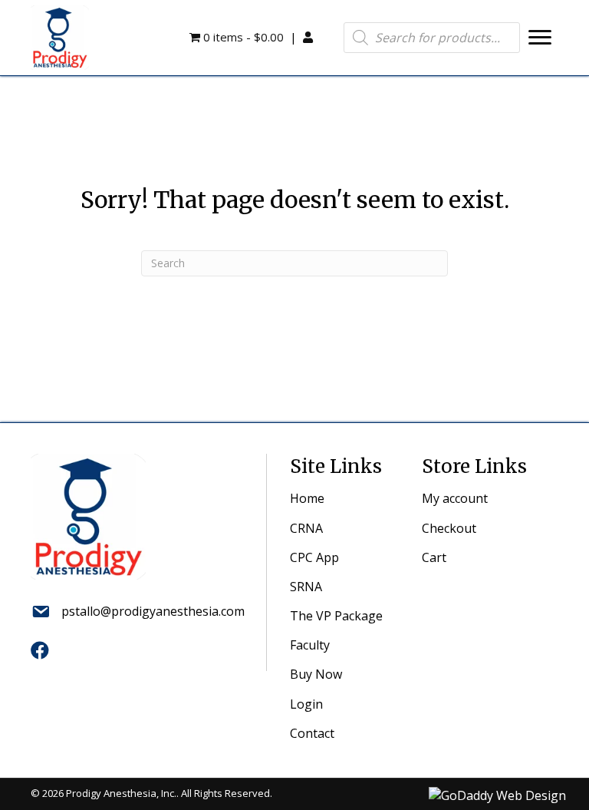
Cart (434, 557)
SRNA (306, 586)
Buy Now (316, 674)
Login (306, 704)
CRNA (306, 528)
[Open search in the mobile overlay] (432, 37)
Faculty (310, 644)
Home (307, 498)
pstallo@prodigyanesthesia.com (153, 611)
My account (455, 498)
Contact (312, 733)
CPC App (314, 557)
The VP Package (336, 615)
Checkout (449, 528)
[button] (539, 38)
